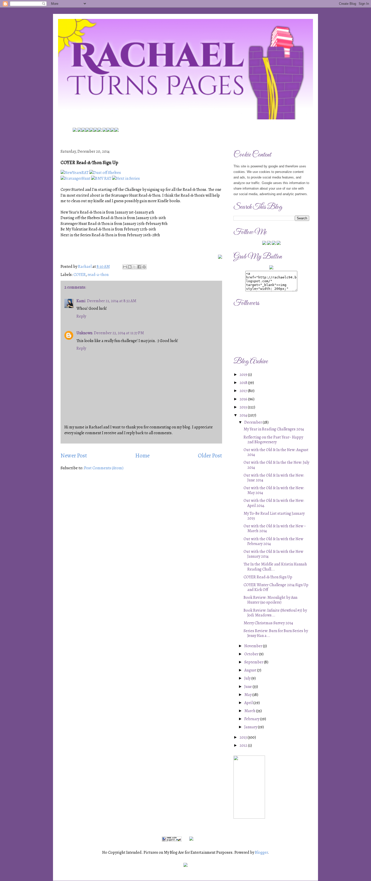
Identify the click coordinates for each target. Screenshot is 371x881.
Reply (81, 316)
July (247, 678)
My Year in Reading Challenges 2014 (274, 429)
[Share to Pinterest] (144, 266)
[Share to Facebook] (139, 266)
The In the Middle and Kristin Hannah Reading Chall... (275, 566)
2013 (244, 737)
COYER (79, 274)
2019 (244, 374)
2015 (244, 407)
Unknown (84, 333)
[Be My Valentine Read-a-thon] (101, 178)
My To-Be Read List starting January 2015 (274, 516)
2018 (244, 382)
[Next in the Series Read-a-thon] (126, 178)
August (250, 670)
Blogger (261, 852)
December (253, 422)
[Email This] (124, 266)
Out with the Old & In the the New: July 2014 (276, 465)
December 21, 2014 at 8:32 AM (111, 301)
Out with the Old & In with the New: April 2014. (274, 503)
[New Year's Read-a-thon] (75, 172)
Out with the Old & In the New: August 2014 (276, 452)
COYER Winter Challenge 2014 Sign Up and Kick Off (276, 587)
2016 (244, 399)
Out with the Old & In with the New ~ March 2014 (275, 528)
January (251, 727)
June (248, 686)
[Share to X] (134, 266)
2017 (244, 391)
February (252, 719)
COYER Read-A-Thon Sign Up (268, 577)
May (248, 694)
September (254, 662)
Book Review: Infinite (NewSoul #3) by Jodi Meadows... (275, 613)
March (250, 711)
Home (142, 455)
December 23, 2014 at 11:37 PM (119, 333)
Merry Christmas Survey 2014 (268, 623)
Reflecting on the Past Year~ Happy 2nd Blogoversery (273, 439)
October (251, 654)
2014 (244, 415)
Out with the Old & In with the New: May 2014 (274, 490)
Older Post (210, 455)
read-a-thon (98, 274)
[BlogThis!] (129, 266)
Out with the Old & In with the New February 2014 (273, 541)
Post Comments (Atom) (103, 468)
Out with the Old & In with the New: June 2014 (274, 478)
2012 (244, 745)
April (248, 703)
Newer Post (74, 455)
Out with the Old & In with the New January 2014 (273, 554)
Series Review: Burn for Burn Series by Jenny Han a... (276, 633)
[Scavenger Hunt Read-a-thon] (75, 178)
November (253, 646)
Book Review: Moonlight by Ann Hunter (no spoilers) (270, 600)
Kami (81, 301)
